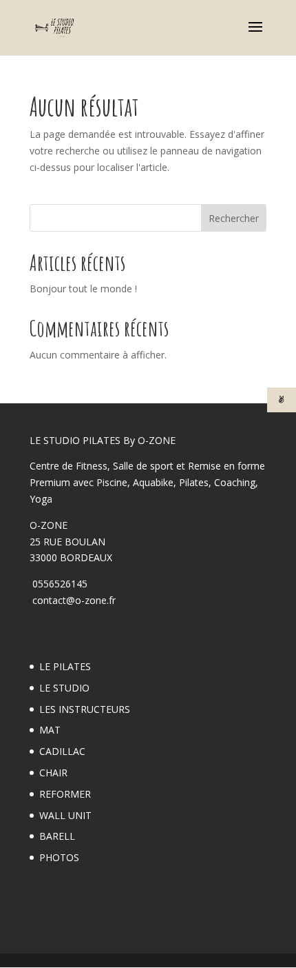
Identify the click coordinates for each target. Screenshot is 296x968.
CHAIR (53, 772)
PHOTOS (59, 857)
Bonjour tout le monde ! (83, 288)
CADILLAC (62, 751)
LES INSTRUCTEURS (84, 709)
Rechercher (234, 218)
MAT (50, 729)
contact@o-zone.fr (73, 600)
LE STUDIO (64, 687)
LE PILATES (65, 666)
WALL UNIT (65, 815)
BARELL (57, 836)
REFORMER (65, 793)
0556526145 (58, 583)
